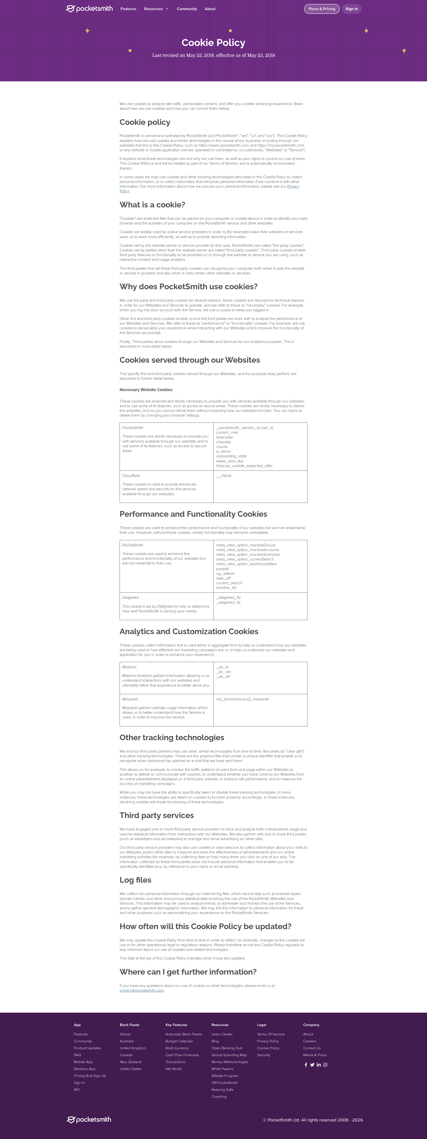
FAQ (77, 1055)
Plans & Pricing (322, 8)
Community (187, 8)
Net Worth (174, 1069)
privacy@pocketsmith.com (142, 990)
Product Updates (87, 1048)
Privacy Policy (268, 1041)
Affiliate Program (225, 1075)
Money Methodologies (230, 1062)
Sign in (352, 8)
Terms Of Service (271, 1034)
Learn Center (222, 1034)
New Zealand (130, 1062)
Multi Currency (177, 1048)
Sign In (79, 1082)
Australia (127, 1041)
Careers (309, 1041)
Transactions (176, 1062)
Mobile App (83, 1062)
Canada (126, 1055)
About (210, 8)
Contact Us (312, 1048)
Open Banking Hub (227, 1048)
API (76, 1089)
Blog (215, 1041)
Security (263, 1055)
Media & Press (315, 1055)
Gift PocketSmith (225, 1082)
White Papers (222, 1069)
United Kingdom (133, 1048)
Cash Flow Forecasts (182, 1055)
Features (128, 8)
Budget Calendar (179, 1041)
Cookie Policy (268, 1048)
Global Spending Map (229, 1055)
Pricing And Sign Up (90, 1075)
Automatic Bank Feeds (184, 1034)
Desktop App (85, 1069)
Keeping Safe (223, 1089)
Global (125, 1034)
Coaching (219, 1096)
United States (131, 1069)
